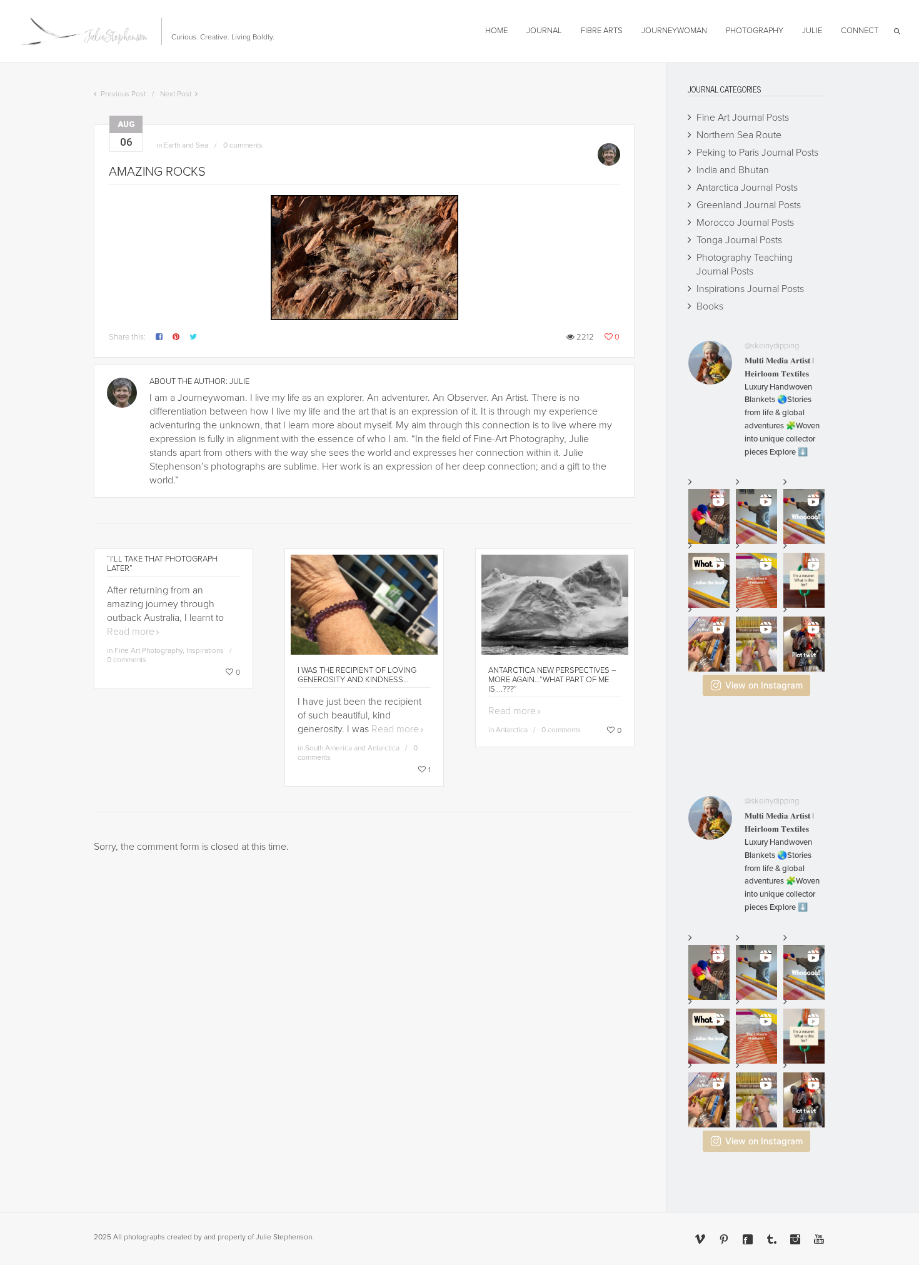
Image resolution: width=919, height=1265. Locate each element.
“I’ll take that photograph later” (162, 563)
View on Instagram (764, 685)
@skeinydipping (772, 346)
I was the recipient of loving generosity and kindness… (357, 675)
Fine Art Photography (148, 650)
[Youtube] (819, 1239)
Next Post (175, 93)
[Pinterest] (724, 1239)
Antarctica (512, 729)
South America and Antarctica (352, 747)
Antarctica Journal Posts (747, 187)
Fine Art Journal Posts (742, 117)
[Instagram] (795, 1239)
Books (709, 306)
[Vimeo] (700, 1239)
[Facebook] (747, 1239)
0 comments (243, 145)
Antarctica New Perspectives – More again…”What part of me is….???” (552, 679)
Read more (130, 631)
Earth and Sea (186, 145)
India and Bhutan (732, 170)
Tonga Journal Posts (739, 240)
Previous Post (123, 93)
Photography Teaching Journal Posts (744, 264)
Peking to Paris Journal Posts (757, 152)
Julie (239, 381)
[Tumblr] (771, 1239)
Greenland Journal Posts (748, 205)
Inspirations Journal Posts (750, 289)
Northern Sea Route (738, 135)
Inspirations (205, 650)
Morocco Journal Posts (745, 222)
